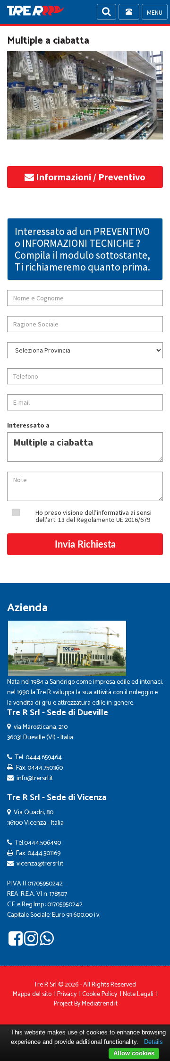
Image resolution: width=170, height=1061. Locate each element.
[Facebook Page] (15, 942)
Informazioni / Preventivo (89, 177)
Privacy (66, 994)
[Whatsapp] (47, 942)
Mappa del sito (32, 994)
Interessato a (28, 425)
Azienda (27, 608)
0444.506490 (42, 843)
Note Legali (138, 994)
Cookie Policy (99, 994)
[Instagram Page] (31, 942)
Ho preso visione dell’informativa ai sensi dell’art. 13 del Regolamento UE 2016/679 (93, 516)
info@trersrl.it (35, 778)
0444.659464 (44, 757)
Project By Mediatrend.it (86, 1003)
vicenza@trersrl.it (40, 863)
